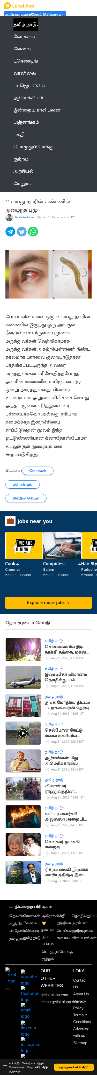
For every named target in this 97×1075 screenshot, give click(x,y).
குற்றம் (48, 959)
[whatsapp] (33, 234)
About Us (81, 994)
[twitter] (22, 234)
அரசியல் (79, 923)
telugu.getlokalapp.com (60, 1002)
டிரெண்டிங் (33, 931)
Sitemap (80, 1043)
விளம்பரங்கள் (84, 938)
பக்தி (61, 916)
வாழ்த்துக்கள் (83, 931)
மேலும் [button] (21, 184)
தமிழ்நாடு (17, 938)
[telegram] (11, 234)
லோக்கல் (32, 916)
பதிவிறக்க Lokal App (73, 1067)
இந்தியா (64, 923)
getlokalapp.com (54, 995)
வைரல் (63, 938)
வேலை (30, 923)
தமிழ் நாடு (24, 24)
